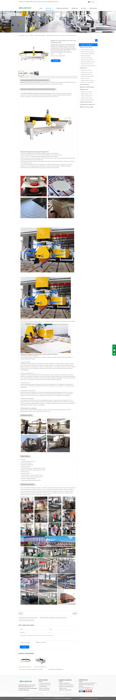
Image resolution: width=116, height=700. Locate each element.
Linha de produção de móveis (87, 49)
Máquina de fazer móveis (86, 47)
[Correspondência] (114, 350)
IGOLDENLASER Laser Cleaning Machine (62, 698)
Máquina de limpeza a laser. (87, 95)
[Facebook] (79, 691)
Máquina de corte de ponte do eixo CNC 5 (28, 617)
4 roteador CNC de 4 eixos (86, 72)
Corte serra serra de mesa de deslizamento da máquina (31, 669)
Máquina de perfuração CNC (87, 59)
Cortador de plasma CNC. (86, 102)
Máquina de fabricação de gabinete (88, 51)
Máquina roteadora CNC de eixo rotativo (89, 80)
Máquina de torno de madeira (87, 82)
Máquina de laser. (84, 89)
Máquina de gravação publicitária (66, 686)
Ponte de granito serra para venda (26, 620)
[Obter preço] (114, 354)
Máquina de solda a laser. (86, 97)
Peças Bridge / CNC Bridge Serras (55, 669)
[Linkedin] (82, 691)
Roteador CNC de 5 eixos (86, 70)
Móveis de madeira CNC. (64, 683)
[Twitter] (84, 691)
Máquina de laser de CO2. (86, 93)
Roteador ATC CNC (85, 78)
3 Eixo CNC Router (43, 686)
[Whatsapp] (114, 346)
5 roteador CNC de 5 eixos (45, 683)
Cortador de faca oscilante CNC (87, 104)
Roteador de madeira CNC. (87, 74)
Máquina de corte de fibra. (86, 91)
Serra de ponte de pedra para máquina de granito (25, 666)
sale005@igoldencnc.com (87, 687)
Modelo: (52, 53)
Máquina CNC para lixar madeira (88, 65)
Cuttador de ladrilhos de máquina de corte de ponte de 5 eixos (53, 617)
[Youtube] (86, 691)
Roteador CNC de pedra (44, 688)
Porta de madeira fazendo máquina (88, 53)
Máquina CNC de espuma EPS (87, 76)
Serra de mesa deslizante (86, 57)
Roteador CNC (83, 68)
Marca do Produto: (55, 55)
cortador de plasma (83, 698)
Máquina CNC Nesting (85, 55)
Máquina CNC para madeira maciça (88, 107)
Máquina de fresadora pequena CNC (89, 87)
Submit (24, 647)
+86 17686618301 (88, 689)
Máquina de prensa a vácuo (87, 63)
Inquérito (56, 60)
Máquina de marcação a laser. (87, 99)
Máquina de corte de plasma (65, 689)
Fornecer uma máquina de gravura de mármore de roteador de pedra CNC (40, 666)
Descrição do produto (24, 77)
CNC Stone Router (84, 84)
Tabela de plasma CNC (92, 698)
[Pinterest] (91, 691)
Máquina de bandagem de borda (88, 61)
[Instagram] (89, 691)
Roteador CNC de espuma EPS (66, 684)
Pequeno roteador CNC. (44, 689)
